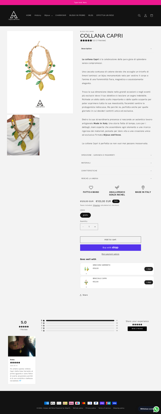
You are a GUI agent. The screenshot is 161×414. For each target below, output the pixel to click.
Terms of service (104, 408)
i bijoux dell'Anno (49, 408)
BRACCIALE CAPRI (100, 278)
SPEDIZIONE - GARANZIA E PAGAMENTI (98, 155)
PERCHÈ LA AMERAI (89, 178)
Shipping (96, 205)
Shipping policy (118, 408)
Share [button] (85, 295)
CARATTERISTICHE (89, 170)
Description (86, 48)
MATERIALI (86, 163)
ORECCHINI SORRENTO (101, 265)
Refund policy (78, 408)
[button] (48, 15)
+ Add (148, 269)
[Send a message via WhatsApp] (156, 409)
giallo (85, 215)
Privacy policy (91, 408)
